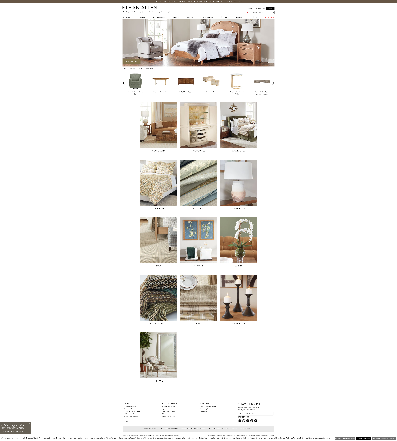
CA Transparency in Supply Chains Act (150, 435)
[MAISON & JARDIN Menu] (214, 17)
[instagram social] (251, 420)
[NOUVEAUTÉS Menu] (133, 17)
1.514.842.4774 (173, 429)
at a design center (220, 1)
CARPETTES (240, 17)
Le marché (127, 419)
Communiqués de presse (132, 411)
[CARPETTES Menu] (245, 17)
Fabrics (198, 323)
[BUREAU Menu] (194, 17)
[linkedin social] (247, 420)
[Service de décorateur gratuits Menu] (164, 11)
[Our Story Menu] (129, 11)
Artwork (198, 266)
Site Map (176, 435)
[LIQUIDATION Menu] (275, 17)
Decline (384, 438)
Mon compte (204, 409)
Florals (238, 266)
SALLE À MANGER (158, 17)
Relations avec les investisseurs (134, 414)
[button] (260, 9)
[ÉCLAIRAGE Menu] (230, 17)
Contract (126, 421)
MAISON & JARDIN (206, 17)
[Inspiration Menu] (174, 11)
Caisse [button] (270, 8)
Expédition (165, 409)
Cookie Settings (345, 438)
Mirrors (158, 381)
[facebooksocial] (239, 420)
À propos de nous (130, 406)
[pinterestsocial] (243, 420)
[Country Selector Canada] (249, 12)
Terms (295, 438)
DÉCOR (254, 17)
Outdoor (198, 208)
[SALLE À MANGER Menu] (166, 17)
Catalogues (203, 411)
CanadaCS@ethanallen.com (196, 429)
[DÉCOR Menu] (258, 17)
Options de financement (208, 406)
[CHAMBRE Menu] (180, 17)
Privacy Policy (126, 435)
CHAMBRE (175, 17)
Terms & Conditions (167, 435)
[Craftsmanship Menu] (141, 11)
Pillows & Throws (159, 323)
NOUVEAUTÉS (127, 17)
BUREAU (190, 17)
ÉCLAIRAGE (225, 17)
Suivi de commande (168, 406)
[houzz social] (255, 420)
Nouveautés (159, 151)
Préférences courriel (168, 411)
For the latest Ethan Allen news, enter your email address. (249, 408)
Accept (363, 438)
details (189, 1)
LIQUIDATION (269, 17)
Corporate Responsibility (132, 409)
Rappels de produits (168, 416)
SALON (142, 17)
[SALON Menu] (146, 17)
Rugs (159, 266)
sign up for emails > (12, 431)
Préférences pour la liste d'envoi (172, 414)
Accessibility (134, 435)
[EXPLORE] (158, 125)
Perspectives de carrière (131, 416)
